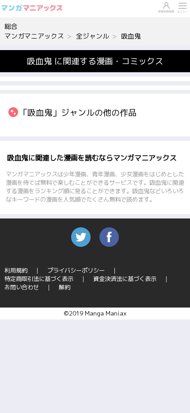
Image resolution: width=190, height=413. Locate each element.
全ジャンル (92, 36)
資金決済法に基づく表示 (124, 279)
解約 (64, 287)
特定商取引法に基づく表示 (38, 279)
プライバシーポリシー (76, 270)
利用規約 (15, 270)
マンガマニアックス (34, 36)
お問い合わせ (21, 287)
